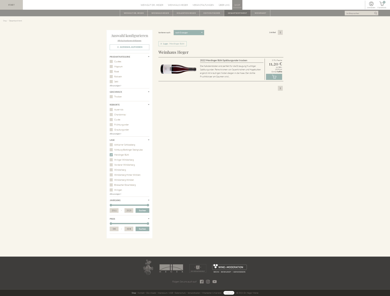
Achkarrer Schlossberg (124, 144)
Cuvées (117, 61)
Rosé (116, 71)
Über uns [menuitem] (224, 5)
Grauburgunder (121, 129)
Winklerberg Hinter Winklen (127, 174)
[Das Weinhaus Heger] (171, 268)
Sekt (116, 81)
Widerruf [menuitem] (229, 293)
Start (11, 5)
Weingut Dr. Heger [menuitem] (152, 5)
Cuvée (117, 119)
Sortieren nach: (164, 32)
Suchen (142, 210)
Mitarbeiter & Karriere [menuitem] (211, 293)
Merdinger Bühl (121, 154)
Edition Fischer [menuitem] (212, 13)
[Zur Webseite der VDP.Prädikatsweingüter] (197, 268)
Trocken (118, 96)
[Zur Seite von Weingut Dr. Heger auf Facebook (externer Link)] (201, 282)
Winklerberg (120, 169)
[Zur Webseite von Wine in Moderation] (229, 268)
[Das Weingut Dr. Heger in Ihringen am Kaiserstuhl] (148, 267)
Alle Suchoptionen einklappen (129, 40)
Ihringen (118, 190)
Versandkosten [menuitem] (194, 293)
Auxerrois (118, 109)
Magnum (118, 66)
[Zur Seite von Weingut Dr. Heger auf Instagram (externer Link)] (208, 282)
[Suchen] (375, 13)
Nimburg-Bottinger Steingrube (128, 149)
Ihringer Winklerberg (124, 159)
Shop (5, 21)
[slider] (111, 205)
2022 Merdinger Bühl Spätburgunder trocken (223, 60)
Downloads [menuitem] (151, 293)
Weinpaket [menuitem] (260, 13)
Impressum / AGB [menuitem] (165, 293)
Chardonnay (120, 114)
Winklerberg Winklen (124, 180)
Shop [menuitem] (237, 5)
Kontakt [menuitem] (141, 293)
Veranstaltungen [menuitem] (203, 5)
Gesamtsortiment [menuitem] (237, 13)
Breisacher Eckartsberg (125, 185)
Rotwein (118, 76)
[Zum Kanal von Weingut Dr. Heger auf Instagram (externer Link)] (214, 281)
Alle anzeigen (115, 85)
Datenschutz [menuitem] (180, 293)
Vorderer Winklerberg (124, 164)
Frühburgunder (121, 124)
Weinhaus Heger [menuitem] (178, 5)
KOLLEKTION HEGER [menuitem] (186, 13)
